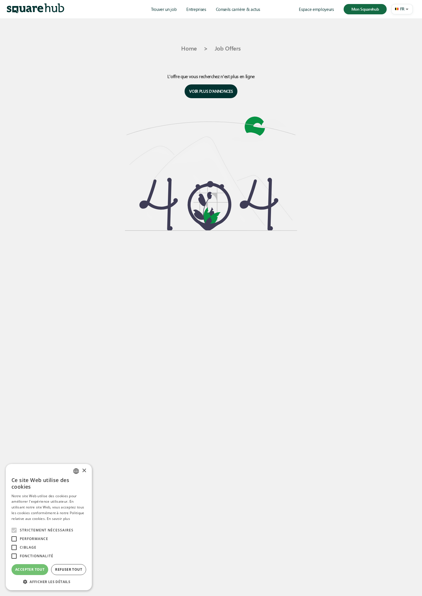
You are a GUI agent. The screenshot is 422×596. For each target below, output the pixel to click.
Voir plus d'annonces (211, 91)
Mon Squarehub (365, 9)
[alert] (49, 527)
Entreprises (196, 9)
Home (189, 48)
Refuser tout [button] (68, 569)
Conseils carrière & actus (238, 9)
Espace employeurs (316, 9)
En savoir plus (58, 518)
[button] (402, 9)
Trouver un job (164, 9)
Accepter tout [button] (29, 569)
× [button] (84, 471)
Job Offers (228, 48)
